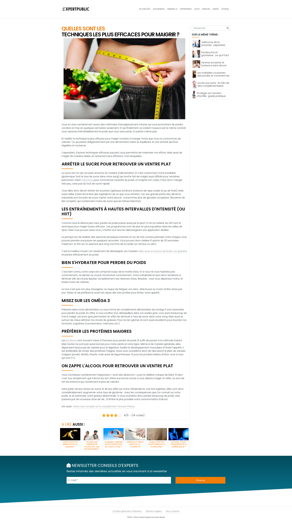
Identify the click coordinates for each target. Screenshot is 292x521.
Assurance (159, 9)
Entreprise (186, 9)
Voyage (225, 9)
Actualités (144, 9)
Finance (171, 9)
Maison (206, 9)
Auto (197, 9)
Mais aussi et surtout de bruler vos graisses (163, 251)
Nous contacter (173, 511)
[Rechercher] (227, 28)
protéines (71, 340)
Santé (216, 9)
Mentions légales (154, 511)
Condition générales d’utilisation (127, 511)
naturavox (87, 180)
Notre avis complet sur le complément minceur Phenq (103, 406)
